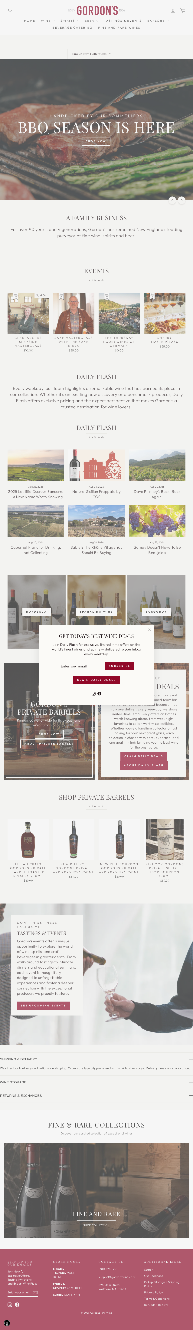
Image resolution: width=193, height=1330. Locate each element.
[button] (7, 1323)
